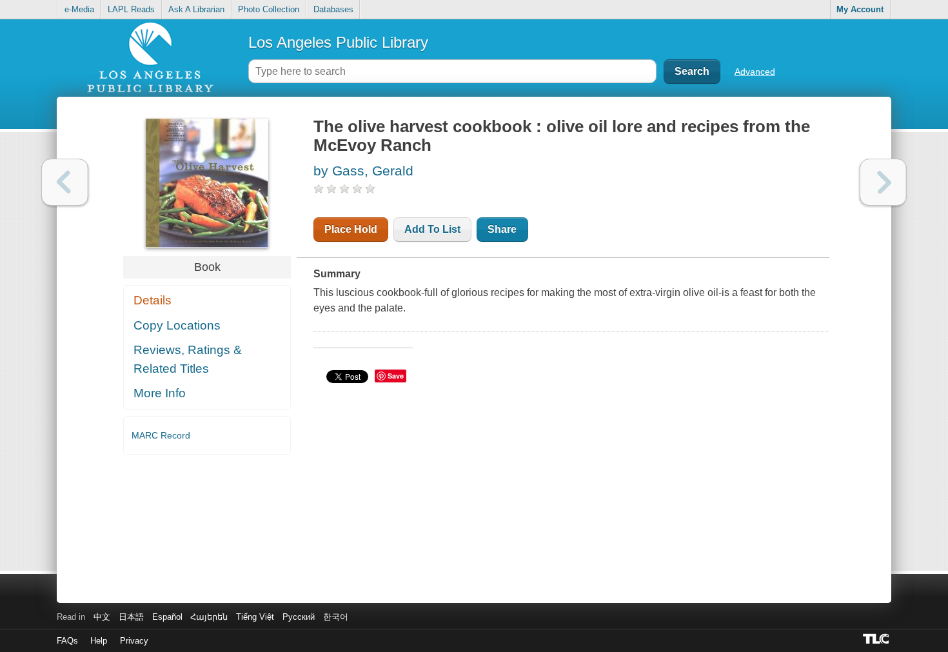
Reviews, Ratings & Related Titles (187, 359)
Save (396, 375)
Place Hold (350, 229)
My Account (860, 9)
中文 (102, 617)
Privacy (134, 641)
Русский (298, 617)
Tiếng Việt (255, 617)
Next (883, 182)
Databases (333, 9)
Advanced (755, 71)
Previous (64, 182)
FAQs (67, 641)
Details (152, 300)
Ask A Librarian (196, 9)
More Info (159, 393)
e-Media (79, 9)
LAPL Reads (131, 9)
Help (98, 641)
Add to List (432, 229)
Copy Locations (177, 325)
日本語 (131, 617)
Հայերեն (209, 617)
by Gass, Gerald (363, 170)
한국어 (335, 617)
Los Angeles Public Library (338, 42)
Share (502, 229)
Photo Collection (268, 9)
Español (167, 617)
